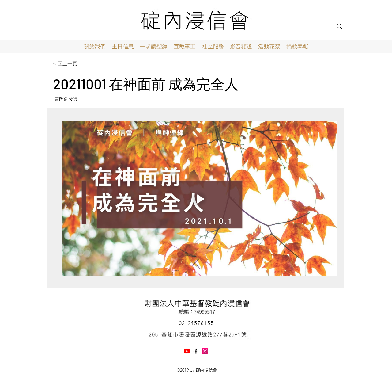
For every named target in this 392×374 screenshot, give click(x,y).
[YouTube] (187, 351)
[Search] (339, 26)
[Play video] (199, 198)
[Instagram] (205, 351)
